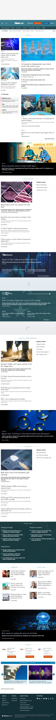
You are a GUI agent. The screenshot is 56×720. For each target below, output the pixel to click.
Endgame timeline (40, 344)
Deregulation (5, 546)
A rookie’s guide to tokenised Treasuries (14, 228)
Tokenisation (28, 179)
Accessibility (22, 698)
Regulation (18, 28)
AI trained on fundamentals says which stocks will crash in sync (36, 65)
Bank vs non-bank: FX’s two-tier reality (44, 593)
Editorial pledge (5, 702)
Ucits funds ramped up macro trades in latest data (13, 314)
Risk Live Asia (28, 648)
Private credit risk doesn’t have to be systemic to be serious (18, 585)
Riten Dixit (14, 589)
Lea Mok (3, 90)
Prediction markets (36, 527)
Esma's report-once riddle (15, 30)
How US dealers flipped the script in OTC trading (21, 300)
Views (22, 116)
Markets (13, 28)
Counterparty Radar (7, 294)
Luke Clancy (4, 212)
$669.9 (6, 98)
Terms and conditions (25, 704)
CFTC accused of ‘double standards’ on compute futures (42, 539)
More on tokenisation (41, 185)
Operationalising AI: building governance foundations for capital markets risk (15, 681)
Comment (14, 567)
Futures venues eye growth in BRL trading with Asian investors (13, 535)
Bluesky (46, 698)
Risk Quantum (4, 80)
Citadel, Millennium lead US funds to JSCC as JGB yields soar (16, 509)
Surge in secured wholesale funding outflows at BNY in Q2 (10, 112)
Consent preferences (25, 710)
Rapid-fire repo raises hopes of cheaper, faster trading (16, 218)
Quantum (38, 28)
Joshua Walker (31, 273)
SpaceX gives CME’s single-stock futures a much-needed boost (45, 583)
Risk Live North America (10, 649)
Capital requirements (28, 338)
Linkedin (39, 698)
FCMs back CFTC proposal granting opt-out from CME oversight (15, 498)
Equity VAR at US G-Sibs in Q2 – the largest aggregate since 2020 (10, 100)
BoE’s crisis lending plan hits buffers (13, 399)
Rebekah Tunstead (5, 481)
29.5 (4, 110)
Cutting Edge (31, 28)
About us (4, 698)
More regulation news (41, 354)
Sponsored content (28, 662)
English (31, 23)
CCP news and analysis (42, 455)
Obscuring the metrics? (42, 187)
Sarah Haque (4, 246)
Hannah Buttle (6, 273)
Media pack (14, 700)
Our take (41, 567)
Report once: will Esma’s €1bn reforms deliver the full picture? (26, 433)
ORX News (14, 579)
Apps (48, 698)
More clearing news (41, 452)
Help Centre (4, 704)
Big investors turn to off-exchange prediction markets (41, 535)
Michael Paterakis (26, 136)
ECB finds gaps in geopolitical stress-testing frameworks (15, 388)
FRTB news (39, 349)
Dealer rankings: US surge (28, 30)
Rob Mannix (25, 71)
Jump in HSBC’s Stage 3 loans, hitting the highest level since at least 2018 (10, 106)
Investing (25, 28)
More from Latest (49, 138)
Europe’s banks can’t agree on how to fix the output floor (16, 365)
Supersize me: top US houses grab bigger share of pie (37, 133)
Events (28, 645)
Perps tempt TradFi (39, 30)
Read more (46, 319)
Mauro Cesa (11, 638)
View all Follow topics (37, 698)
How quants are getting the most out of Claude (36, 75)
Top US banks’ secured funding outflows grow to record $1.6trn (36, 270)
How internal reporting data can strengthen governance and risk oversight (40, 681)
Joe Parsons (4, 493)
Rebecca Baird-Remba (7, 172)
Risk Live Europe (47, 648)
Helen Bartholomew (6, 64)
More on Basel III (40, 346)
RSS (53, 698)
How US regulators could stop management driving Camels (11, 554)
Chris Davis (4, 516)
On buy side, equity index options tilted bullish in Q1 (38, 314)
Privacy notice (23, 702)
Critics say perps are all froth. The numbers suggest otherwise (41, 531)
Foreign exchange (7, 527)
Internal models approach (42, 352)
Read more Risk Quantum (43, 276)
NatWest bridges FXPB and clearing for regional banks (14, 487)
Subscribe (46, 23)
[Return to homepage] (19, 23)
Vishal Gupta (14, 600)
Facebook (42, 698)
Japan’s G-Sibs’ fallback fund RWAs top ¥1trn (9, 83)
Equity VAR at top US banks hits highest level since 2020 (13, 270)
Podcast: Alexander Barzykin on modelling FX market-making (37, 119)
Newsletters (38, 23)
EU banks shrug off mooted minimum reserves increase (16, 377)
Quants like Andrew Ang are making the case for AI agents (36, 85)
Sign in (52, 23)
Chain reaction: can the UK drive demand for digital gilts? (16, 240)
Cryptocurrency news (41, 190)
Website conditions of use (26, 700)
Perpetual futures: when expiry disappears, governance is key (18, 596)
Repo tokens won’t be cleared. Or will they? (15, 206)
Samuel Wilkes (5, 371)
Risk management (5, 28)
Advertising (14, 698)
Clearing (28, 446)
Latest (28, 35)
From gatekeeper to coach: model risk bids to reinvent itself (14, 558)
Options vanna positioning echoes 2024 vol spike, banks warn (9, 55)
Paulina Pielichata (5, 395)
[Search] (6, 23)
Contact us (4, 700)
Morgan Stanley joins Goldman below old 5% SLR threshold (14, 550)
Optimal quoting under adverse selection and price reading (12, 539)
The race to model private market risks (34, 80)
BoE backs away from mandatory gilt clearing (15, 473)
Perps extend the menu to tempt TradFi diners (19, 165)
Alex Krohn (41, 577)
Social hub (50, 698)
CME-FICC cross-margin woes (43, 457)
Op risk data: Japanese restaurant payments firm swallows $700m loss (18, 573)
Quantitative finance (6, 630)
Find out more (11, 656)
